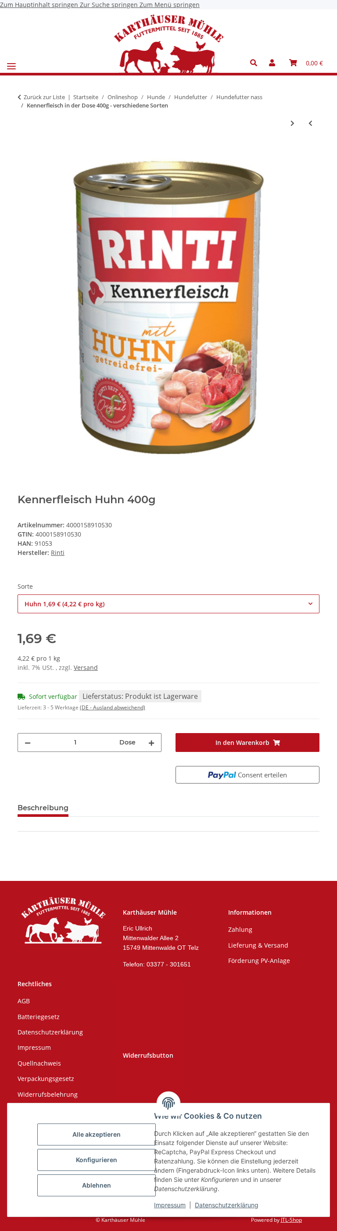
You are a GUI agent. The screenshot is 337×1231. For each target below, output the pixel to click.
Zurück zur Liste (44, 97)
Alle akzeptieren (96, 1134)
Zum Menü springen (170, 4)
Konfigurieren (96, 1159)
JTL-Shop (291, 1220)
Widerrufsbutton (148, 1055)
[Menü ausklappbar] (11, 62)
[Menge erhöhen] (151, 742)
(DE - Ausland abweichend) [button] (112, 707)
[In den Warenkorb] (25, 152)
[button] (256, 63)
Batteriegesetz (39, 1017)
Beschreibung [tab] (43, 808)
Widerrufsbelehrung (48, 1094)
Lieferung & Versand (258, 945)
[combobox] (168, 603)
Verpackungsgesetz (46, 1078)
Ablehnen (96, 1185)
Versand (86, 667)
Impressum (170, 1205)
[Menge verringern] (27, 742)
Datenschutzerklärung (226, 1205)
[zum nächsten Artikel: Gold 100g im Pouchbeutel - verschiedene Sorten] (292, 123)
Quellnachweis (39, 1063)
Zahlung (240, 929)
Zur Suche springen (110, 4)
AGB (24, 1001)
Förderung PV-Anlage (259, 960)
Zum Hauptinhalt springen (40, 4)
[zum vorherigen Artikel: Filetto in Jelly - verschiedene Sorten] (310, 123)
